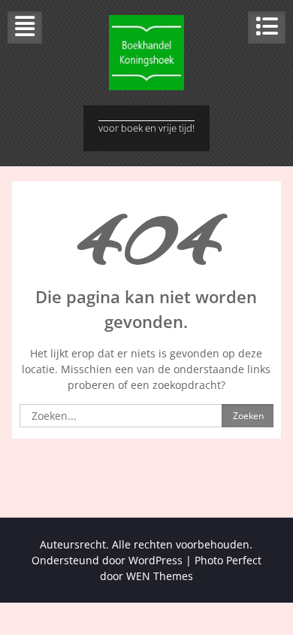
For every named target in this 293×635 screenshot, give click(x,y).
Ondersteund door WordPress (107, 560)
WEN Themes (159, 576)
